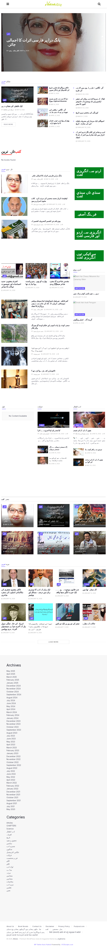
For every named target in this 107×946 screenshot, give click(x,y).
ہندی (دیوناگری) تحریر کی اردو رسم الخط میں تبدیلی (26, 932)
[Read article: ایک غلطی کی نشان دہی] (17, 95)
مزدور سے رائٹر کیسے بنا (93, 449)
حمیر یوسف (37, 354)
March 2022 (12, 783)
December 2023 (13, 721)
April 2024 (11, 709)
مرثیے (9, 873)
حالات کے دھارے (89, 623)
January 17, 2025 (48, 374)
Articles (79, 288)
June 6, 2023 (55, 463)
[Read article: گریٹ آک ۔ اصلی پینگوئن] (89, 309)
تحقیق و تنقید (12, 840)
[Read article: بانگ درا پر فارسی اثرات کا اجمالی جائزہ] (14, 183)
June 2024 (11, 703)
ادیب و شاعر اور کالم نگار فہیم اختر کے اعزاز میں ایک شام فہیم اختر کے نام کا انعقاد (90, 135)
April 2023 (11, 744)
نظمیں (9, 887)
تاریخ (8, 837)
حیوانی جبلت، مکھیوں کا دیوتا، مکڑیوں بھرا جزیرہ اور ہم (40, 626)
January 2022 (12, 789)
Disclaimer (50, 926)
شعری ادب (11, 846)
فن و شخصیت (12, 858)
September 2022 (14, 765)
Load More (53, 642)
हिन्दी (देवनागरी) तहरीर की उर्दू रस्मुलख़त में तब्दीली (65, 932)
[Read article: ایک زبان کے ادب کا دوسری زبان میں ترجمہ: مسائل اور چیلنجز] (40, 578)
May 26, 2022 (91, 465)
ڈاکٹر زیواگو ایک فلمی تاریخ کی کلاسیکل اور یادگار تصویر (87, 519)
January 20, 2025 (51, 309)
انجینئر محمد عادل (44, 433)
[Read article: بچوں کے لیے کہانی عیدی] (89, 420)
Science (10, 829)
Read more (10, 123)
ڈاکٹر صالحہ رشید (14, 50)
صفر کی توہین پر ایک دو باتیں (67, 623)
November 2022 (13, 759)
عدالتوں (9, 849)
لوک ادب (10, 867)
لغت (46, 929)
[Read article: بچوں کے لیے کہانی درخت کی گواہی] (78, 462)
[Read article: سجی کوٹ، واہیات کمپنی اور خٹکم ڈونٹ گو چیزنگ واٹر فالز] (14, 333)
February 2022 (13, 786)
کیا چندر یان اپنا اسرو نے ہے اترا (49, 430)
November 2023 (13, 724)
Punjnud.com (79, 926)
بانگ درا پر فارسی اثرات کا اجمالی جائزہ (33, 42)
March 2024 (12, 712)
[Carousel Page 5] (102, 48)
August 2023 (12, 733)
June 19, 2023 (55, 453)
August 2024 (12, 697)
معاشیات (10, 881)
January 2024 (12, 718)
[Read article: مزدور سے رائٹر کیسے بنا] (78, 452)
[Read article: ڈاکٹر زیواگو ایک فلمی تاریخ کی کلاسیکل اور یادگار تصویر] (42, 90)
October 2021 (12, 797)
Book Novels (23, 926)
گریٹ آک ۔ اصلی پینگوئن (82, 320)
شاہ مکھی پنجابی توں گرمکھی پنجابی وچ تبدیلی (24, 929)
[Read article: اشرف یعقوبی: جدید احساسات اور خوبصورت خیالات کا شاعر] (12, 271)
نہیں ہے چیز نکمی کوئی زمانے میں (86, 293)
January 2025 (12, 683)
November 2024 (14, 688)
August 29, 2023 (58, 433)
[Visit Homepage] (53, 4)
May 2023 (11, 742)
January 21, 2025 (33, 287)
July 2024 (11, 700)
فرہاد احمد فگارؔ (9, 110)
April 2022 (11, 780)
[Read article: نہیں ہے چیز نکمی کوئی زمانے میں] (89, 283)
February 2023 (13, 750)
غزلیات (42, 425)
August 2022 (12, 768)
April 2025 (11, 674)
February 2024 (13, 715)
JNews (15, 939)
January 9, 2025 (63, 596)
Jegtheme (61, 939)
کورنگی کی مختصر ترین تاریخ (87, 112)
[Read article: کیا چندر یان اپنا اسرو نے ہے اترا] (53, 420)
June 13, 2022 (96, 433)
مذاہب (9, 870)
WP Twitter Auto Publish (42, 944)
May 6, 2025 (54, 93)
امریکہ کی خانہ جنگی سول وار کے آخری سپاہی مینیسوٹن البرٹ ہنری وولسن (13, 626)
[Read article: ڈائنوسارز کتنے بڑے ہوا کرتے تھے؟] (14, 378)
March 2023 (12, 747)
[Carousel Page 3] (102, 42)
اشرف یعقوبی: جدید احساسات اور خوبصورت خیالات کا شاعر (11, 284)
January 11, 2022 (81, 297)
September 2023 (14, 730)
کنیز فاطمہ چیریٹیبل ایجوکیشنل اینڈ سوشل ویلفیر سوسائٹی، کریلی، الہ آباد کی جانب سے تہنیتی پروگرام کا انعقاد (49, 303)
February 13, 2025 (83, 141)
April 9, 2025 (55, 115)
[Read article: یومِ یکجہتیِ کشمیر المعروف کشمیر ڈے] (14, 229)
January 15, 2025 (8, 598)
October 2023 (13, 727)
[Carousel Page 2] (102, 39)
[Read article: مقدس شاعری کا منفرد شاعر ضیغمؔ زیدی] (60, 271)
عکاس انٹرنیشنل (13, 852)
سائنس (9, 843)
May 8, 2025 (20, 110)
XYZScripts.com (67, 944)
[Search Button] (99, 4)
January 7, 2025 (63, 627)
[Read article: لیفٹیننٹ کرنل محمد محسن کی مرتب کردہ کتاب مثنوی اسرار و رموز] (14, 206)
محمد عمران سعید (38, 224)
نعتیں (8, 890)
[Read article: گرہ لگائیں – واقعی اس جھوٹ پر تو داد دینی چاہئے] (42, 112)
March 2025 (12, 677)
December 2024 (14, 686)
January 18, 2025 (48, 354)
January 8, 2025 (8, 632)
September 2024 (14, 694)
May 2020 (11, 809)
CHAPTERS (11, 826)
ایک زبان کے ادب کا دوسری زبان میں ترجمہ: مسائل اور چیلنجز (39, 592)
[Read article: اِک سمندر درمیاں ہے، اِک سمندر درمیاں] (43, 449)
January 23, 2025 (8, 290)
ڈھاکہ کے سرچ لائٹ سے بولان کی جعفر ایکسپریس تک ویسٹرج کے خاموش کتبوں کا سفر (90, 101)
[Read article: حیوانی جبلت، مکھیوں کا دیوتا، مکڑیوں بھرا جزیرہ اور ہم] (40, 612)
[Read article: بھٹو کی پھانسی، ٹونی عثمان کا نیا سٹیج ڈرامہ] (42, 123)
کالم (8, 34)
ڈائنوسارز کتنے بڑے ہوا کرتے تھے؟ (43, 371)
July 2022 (11, 771)
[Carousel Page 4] (102, 45)
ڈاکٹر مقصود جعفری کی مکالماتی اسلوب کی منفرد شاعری (12, 592)
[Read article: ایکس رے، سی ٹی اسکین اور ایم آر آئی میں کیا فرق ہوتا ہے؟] (14, 356)
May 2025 (11, 671)
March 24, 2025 (83, 108)
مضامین (10, 876)
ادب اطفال (78, 425)
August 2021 (12, 803)
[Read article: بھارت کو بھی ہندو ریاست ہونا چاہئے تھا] (36, 271)
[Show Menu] (8, 4)
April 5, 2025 (55, 126)
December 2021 (13, 792)
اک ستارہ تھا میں (90, 589)
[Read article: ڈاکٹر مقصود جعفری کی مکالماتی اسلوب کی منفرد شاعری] (13, 578)
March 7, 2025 (82, 116)
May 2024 (11, 706)
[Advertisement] (35, 250)
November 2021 (13, 794)
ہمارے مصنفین (57, 929)
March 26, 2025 (83, 94)
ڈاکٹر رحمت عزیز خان (39, 204)
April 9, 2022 (79, 323)
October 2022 (13, 762)
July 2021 (10, 806)
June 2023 (11, 738)
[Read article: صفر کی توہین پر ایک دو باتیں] (67, 612)
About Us (10, 926)
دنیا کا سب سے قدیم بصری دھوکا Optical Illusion (15, 547)
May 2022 (11, 777)
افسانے (87, 584)
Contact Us (36, 926)
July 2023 (11, 736)
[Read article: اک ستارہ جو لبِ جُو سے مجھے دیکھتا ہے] (43, 460)
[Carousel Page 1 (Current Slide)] (102, 36)
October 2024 (13, 691)
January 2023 (12, 753)
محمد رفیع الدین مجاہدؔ (82, 433)
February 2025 (13, 680)
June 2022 (11, 774)
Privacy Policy (64, 926)
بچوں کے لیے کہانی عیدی (82, 430)
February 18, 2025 (83, 127)
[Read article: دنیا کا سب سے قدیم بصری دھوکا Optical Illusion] (42, 101)
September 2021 (14, 800)
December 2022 (13, 756)
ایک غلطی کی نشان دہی (11, 106)
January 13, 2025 (36, 598)
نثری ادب (10, 885)
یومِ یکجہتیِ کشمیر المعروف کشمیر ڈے (46, 221)
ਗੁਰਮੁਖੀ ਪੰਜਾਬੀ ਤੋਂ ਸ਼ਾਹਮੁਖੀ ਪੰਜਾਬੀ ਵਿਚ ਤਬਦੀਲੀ (22, 935)
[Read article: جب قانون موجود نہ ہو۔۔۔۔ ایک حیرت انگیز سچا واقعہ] (67, 578)
